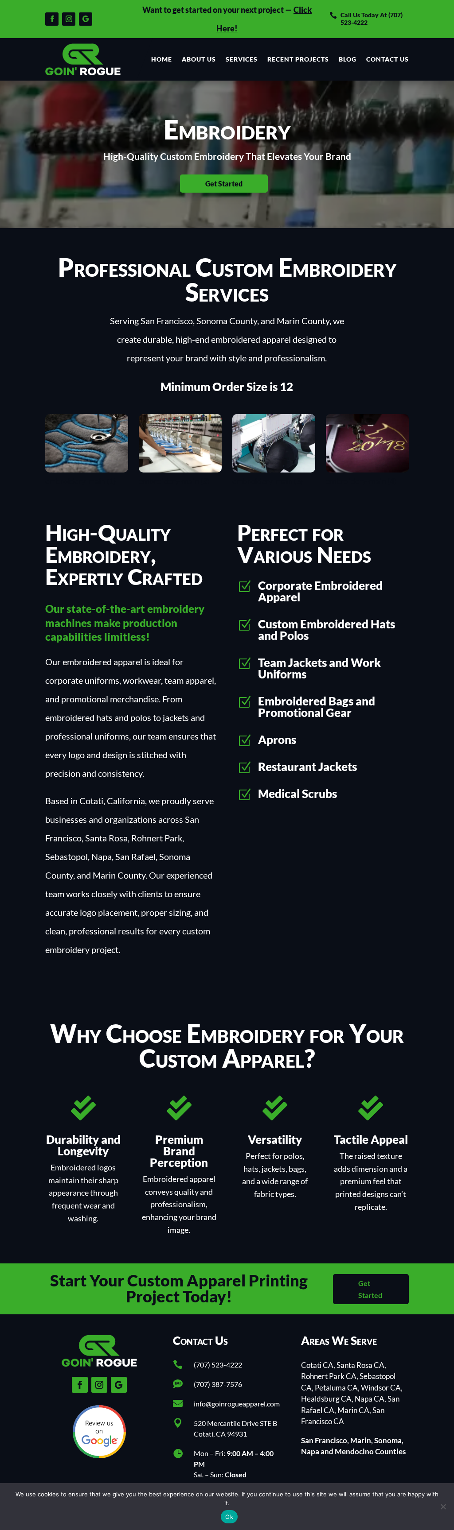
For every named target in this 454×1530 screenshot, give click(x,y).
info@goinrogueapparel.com (237, 1403)
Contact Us (387, 59)
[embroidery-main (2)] (180, 469)
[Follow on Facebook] (52, 19)
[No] (442, 1506)
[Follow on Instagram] (68, 19)
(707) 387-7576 (218, 1384)
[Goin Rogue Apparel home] (83, 59)
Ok (229, 1516)
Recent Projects (298, 59)
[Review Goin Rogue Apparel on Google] (99, 1454)
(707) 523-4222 (218, 1364)
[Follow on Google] (85, 19)
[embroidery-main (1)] (86, 469)
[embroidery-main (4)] (367, 469)
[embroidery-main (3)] (273, 469)
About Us (199, 59)
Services (242, 59)
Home (161, 59)
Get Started (224, 183)
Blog (347, 59)
